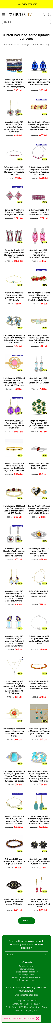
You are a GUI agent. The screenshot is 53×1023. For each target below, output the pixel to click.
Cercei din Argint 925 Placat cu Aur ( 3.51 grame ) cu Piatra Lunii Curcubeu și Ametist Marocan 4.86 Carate (14, 641)
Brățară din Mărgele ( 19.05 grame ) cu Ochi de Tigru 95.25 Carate (14, 861)
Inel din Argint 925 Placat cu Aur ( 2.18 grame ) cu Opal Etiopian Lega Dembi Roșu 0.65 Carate (39, 296)
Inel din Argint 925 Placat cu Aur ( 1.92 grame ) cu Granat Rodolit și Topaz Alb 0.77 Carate (14, 509)
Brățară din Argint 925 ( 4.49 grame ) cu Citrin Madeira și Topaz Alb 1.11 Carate (39, 640)
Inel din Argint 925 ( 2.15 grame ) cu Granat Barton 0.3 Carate (39, 465)
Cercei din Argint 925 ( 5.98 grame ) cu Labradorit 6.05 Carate (39, 380)
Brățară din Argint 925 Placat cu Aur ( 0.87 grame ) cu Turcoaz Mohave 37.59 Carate (38, 685)
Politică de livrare (26, 966)
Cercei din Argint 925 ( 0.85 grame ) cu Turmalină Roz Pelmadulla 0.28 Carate (39, 253)
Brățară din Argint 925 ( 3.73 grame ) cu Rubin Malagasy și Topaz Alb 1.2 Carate (14, 170)
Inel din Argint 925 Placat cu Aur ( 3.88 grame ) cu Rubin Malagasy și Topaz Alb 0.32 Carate (39, 125)
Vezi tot (26, 920)
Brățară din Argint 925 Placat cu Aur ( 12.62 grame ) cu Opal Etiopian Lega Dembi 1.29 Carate (14, 467)
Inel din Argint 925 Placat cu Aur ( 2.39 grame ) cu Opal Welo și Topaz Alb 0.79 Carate (39, 339)
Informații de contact (26, 980)
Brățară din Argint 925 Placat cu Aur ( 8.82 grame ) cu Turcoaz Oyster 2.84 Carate (14, 820)
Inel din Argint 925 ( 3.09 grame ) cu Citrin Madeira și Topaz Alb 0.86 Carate (39, 552)
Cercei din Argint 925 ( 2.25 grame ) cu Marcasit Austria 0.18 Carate (39, 861)
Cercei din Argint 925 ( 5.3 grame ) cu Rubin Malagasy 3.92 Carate (14, 212)
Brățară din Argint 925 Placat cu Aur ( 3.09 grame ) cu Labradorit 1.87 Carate (14, 296)
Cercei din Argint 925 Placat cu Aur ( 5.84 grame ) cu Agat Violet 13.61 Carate (14, 424)
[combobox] (26, 22)
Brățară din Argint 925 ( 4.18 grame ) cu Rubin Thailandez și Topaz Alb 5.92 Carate (39, 170)
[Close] (37, 1018)
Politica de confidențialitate (26, 972)
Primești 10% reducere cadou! (19, 1018)
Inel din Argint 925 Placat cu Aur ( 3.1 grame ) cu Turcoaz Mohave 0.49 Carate (14, 732)
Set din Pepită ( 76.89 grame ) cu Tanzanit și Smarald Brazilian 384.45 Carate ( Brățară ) (14, 83)
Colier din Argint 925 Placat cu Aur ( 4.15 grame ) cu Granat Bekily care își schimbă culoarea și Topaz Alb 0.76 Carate (14, 687)
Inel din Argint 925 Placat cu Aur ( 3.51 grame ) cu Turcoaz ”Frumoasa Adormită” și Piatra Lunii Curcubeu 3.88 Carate (14, 776)
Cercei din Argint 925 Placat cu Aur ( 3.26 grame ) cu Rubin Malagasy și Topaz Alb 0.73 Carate (14, 127)
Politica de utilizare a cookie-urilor (26, 977)
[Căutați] (48, 22)
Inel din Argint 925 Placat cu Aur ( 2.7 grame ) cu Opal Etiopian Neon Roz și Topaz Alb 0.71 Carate (14, 381)
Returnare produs (26, 969)
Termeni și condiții (26, 974)
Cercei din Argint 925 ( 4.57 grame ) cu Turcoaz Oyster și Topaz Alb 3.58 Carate (39, 732)
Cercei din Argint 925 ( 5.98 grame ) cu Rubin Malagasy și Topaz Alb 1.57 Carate (14, 253)
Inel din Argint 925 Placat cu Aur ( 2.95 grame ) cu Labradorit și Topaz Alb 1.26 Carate (14, 339)
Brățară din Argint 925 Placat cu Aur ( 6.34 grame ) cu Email (38, 593)
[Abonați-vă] (45, 955)
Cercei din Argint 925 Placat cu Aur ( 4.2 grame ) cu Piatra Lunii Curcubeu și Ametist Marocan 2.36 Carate (14, 596)
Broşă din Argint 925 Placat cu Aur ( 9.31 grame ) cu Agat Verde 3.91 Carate (39, 424)
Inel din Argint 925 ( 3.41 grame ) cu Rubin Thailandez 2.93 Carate (39, 212)
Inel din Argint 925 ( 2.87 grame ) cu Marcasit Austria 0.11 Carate (14, 901)
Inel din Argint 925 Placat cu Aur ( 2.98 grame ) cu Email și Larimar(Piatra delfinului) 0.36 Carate (39, 509)
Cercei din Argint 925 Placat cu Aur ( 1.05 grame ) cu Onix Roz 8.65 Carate (39, 903)
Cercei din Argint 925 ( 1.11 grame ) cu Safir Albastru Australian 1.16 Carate (39, 82)
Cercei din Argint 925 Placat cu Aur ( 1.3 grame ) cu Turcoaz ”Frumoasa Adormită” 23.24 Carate (39, 820)
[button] (3, 14)
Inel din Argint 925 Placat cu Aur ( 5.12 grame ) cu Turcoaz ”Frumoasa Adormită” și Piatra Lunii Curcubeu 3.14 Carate (39, 776)
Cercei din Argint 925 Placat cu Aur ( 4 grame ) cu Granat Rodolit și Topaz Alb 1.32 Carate (14, 552)
